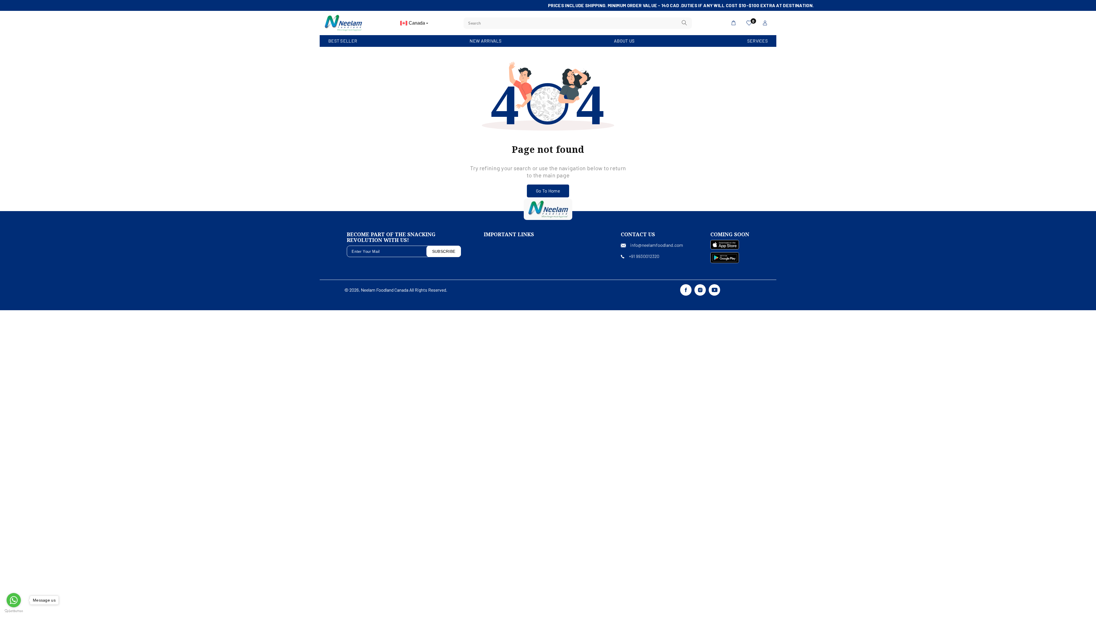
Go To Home (548, 190)
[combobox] (578, 23)
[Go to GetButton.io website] (14, 611)
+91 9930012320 (644, 256)
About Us (624, 40)
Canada (417, 23)
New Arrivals (485, 40)
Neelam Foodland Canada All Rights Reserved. (404, 290)
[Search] (684, 23)
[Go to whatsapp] (14, 600)
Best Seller (342, 40)
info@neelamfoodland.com (656, 245)
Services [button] (757, 40)
